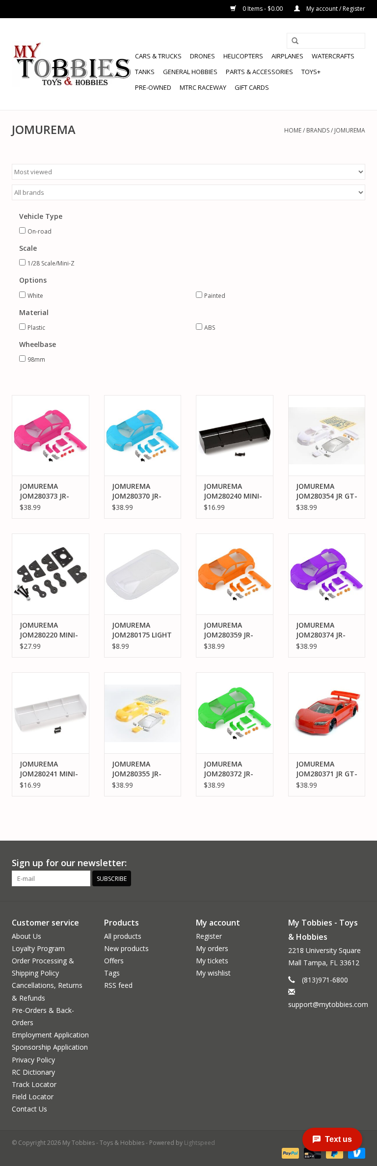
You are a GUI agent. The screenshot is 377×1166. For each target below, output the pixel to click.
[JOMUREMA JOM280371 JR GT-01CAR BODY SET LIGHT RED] (327, 712)
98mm (36, 359)
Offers (114, 960)
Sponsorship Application (50, 1047)
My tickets (212, 960)
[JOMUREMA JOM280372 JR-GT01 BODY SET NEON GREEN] (234, 712)
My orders (212, 948)
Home (292, 130)
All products (122, 936)
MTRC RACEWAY (203, 87)
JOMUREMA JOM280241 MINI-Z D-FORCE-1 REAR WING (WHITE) (49, 769)
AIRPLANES (287, 56)
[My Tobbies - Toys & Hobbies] (72, 64)
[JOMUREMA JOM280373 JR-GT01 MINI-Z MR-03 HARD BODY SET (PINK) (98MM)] (50, 435)
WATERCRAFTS (333, 56)
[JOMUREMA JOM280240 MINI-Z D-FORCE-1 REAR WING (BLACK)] (234, 435)
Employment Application (50, 1034)
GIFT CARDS (252, 87)
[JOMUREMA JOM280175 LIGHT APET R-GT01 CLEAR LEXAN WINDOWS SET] (143, 573)
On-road (39, 231)
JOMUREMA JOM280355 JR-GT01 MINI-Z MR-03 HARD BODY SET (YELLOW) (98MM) (141, 769)
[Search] (295, 41)
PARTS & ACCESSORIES (259, 71)
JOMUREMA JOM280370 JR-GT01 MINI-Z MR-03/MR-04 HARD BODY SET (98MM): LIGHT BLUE (141, 491)
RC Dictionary (33, 1072)
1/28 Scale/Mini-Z (51, 263)
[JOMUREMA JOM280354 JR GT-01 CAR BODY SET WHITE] (327, 435)
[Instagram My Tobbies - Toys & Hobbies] (357, 863)
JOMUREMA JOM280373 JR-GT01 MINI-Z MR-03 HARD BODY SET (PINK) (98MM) (49, 491)
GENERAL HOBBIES (190, 71)
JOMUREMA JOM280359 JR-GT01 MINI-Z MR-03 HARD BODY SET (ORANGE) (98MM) (233, 630)
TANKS (145, 71)
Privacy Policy (33, 1059)
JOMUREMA (349, 130)
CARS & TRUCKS (158, 56)
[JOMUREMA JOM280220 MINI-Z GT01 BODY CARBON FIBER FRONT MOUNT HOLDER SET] (50, 573)
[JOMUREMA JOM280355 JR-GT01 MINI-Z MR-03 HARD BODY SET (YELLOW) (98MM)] (143, 712)
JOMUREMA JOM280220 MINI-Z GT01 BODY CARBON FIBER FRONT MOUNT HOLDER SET (49, 630)
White (35, 296)
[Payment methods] (289, 1152)
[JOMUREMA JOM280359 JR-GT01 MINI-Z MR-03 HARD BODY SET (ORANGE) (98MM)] (234, 573)
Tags (112, 973)
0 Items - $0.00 (262, 8)
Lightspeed (199, 1143)
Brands (317, 130)
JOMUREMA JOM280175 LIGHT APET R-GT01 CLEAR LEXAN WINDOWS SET (142, 630)
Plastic (36, 327)
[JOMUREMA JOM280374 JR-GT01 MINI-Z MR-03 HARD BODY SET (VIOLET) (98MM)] (327, 573)
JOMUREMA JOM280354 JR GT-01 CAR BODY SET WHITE (326, 491)
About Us (26, 936)
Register (209, 936)
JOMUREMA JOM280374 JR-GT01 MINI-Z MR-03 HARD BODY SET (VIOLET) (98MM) (325, 630)
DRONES (202, 56)
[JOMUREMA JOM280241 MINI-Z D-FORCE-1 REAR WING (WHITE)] (50, 712)
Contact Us (29, 1108)
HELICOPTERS (243, 56)
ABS (209, 327)
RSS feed (118, 985)
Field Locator (33, 1096)
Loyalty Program (38, 948)
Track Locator (34, 1084)
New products (126, 948)
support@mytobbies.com (328, 1004)
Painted (214, 296)
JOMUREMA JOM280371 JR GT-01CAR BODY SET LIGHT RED (326, 769)
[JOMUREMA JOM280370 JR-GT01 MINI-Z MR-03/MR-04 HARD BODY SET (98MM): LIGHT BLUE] (143, 435)
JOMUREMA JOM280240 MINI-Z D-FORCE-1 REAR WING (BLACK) (233, 491)
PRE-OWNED (153, 87)
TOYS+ (311, 71)
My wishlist (213, 973)
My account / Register (335, 8)
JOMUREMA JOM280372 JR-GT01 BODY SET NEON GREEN (230, 769)
